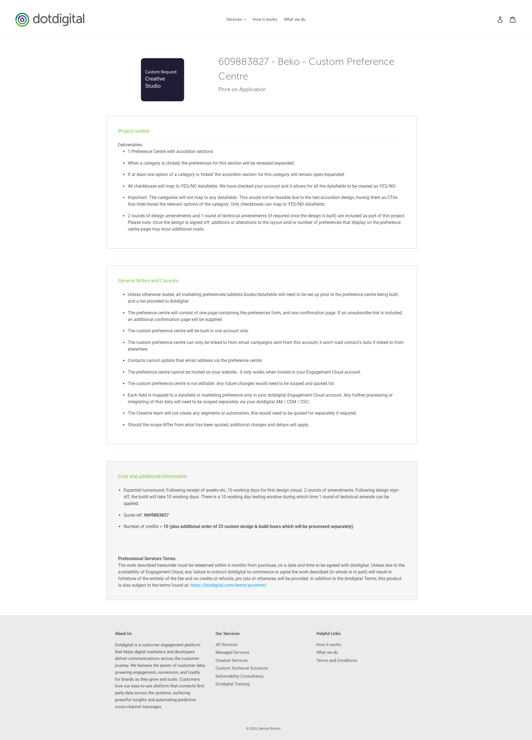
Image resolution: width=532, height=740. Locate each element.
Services (234, 19)
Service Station (270, 729)
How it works (265, 19)
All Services (226, 644)
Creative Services (232, 660)
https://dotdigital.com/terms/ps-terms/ (228, 585)
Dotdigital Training (232, 684)
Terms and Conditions (336, 660)
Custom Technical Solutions (242, 668)
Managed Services (232, 652)
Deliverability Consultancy (240, 676)
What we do (295, 19)
